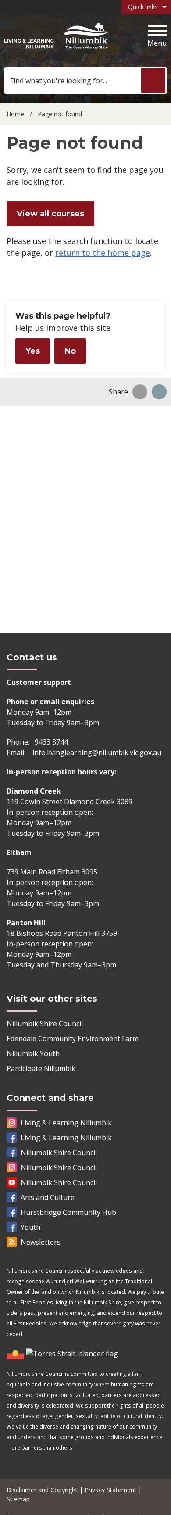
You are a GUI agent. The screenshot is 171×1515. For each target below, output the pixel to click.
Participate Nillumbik (41, 1068)
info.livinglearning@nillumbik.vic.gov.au (96, 752)
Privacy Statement (110, 1490)
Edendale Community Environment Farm (73, 1038)
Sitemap (18, 1499)
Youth (30, 1227)
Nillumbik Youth (33, 1053)
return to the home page (102, 252)
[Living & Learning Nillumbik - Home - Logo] (56, 36)
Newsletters (41, 1242)
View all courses (50, 213)
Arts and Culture (48, 1197)
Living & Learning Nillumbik (66, 1123)
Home (15, 114)
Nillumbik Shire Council (45, 1023)
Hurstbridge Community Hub (68, 1212)
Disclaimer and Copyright (42, 1490)
